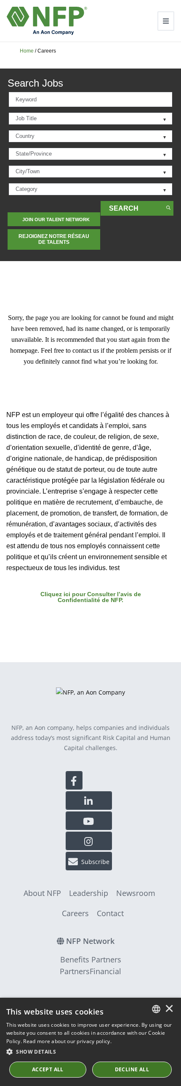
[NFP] (47, 21)
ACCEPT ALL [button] (48, 1069)
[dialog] (90, 1042)
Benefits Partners (90, 959)
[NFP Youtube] (89, 820)
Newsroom (135, 893)
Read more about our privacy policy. (67, 1041)
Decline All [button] (132, 1069)
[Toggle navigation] (165, 21)
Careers (75, 913)
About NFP (42, 893)
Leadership (88, 893)
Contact (110, 913)
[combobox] (90, 99)
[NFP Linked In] (89, 800)
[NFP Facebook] (74, 780)
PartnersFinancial (90, 971)
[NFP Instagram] (89, 841)
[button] (90, 1052)
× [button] (169, 1009)
